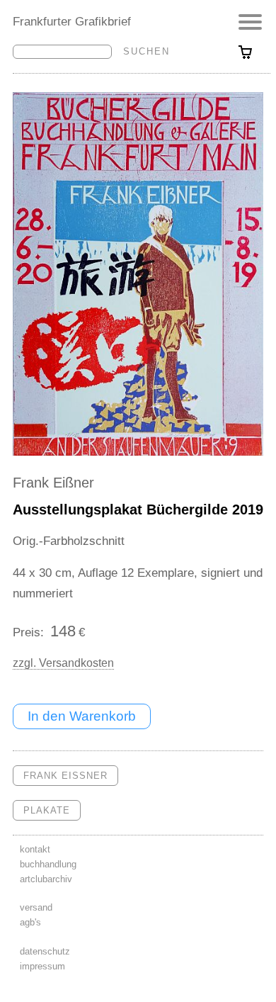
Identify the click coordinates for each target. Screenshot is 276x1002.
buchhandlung (48, 864)
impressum (42, 966)
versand (36, 907)
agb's (30, 922)
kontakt (35, 849)
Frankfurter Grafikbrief (72, 21)
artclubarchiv (46, 879)
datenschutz (45, 951)
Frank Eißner (53, 482)
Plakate (46, 810)
